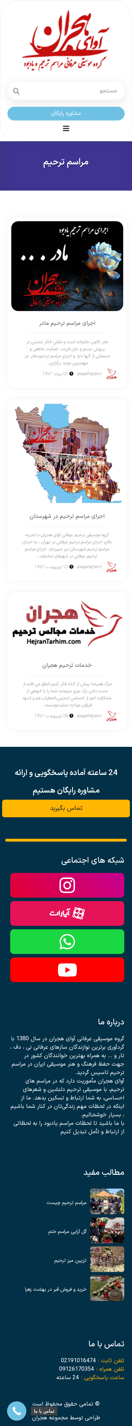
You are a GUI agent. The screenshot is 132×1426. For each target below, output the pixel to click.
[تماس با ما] (16, 1411)
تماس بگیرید (66, 808)
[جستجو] (16, 91)
